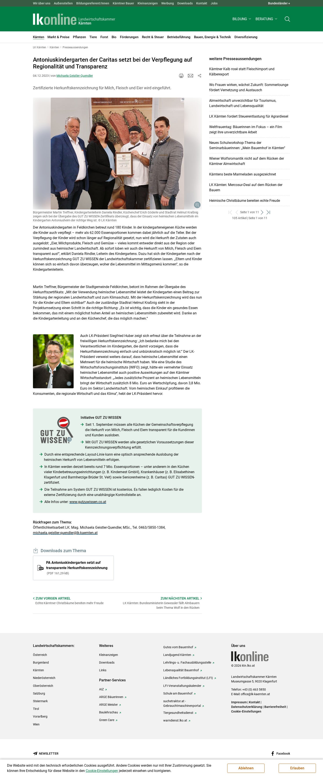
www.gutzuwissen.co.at (87, 502)
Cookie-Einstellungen (246, 711)
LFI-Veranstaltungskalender (182, 685)
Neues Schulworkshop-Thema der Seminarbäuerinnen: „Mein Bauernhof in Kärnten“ (247, 145)
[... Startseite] (74, 19)
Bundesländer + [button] (279, 3)
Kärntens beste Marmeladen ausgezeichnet (242, 174)
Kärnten (38, 670)
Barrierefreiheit (275, 707)
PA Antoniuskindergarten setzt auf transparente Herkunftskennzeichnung (76, 567)
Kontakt (201, 3)
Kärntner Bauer (123, 3)
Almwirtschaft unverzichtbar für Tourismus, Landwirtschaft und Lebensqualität (242, 103)
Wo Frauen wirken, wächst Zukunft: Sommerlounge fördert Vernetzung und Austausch (248, 87)
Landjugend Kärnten (177, 655)
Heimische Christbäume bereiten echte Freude (244, 201)
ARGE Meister (108, 704)
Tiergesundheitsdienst (178, 712)
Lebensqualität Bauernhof (181, 670)
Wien (36, 724)
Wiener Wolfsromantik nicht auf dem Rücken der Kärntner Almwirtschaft (246, 161)
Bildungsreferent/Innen (92, 3)
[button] (242, 19)
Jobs (214, 3)
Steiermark (40, 701)
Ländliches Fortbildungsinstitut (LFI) (188, 678)
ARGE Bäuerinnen (111, 697)
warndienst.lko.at (175, 720)
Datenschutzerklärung (246, 707)
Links (102, 670)
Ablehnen (246, 768)
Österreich (40, 655)
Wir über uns (41, 3)
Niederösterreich (44, 678)
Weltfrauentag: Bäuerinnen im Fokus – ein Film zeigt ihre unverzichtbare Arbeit (245, 129)
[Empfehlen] (190, 75)
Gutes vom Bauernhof (178, 647)
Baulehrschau (108, 712)
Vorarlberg (40, 716)
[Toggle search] (287, 19)
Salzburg (39, 693)
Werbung (167, 3)
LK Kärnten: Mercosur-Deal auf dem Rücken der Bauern (245, 187)
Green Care (106, 720)
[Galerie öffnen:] (117, 153)
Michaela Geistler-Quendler (74, 75)
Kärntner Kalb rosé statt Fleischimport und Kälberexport (241, 71)
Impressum (239, 702)
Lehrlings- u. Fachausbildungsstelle (187, 662)
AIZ (101, 689)
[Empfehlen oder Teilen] (199, 75)
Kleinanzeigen (148, 3)
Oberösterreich (43, 685)
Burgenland (41, 662)
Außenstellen (63, 3)
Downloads (185, 3)
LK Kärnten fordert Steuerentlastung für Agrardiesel (248, 116)
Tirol (36, 709)
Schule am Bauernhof (177, 693)
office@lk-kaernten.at (255, 694)
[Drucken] (181, 75)
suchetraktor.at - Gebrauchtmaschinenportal (182, 703)
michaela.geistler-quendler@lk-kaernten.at (65, 533)
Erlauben (297, 768)
